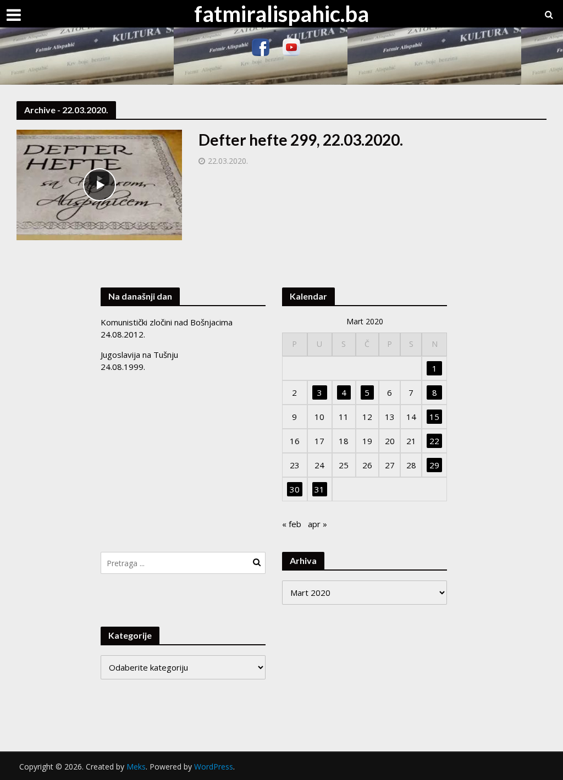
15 (434, 416)
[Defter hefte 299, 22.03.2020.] (99, 184)
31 (319, 489)
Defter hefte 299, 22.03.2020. (300, 139)
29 (434, 465)
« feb (291, 523)
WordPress (213, 766)
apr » (317, 523)
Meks (136, 766)
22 (434, 440)
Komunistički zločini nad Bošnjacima (167, 322)
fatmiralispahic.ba (281, 14)
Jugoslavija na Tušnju (139, 354)
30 (295, 489)
